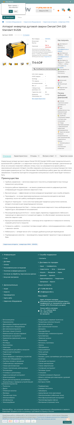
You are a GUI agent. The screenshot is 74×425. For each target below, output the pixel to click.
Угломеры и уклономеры (12, 373)
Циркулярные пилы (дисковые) (49, 393)
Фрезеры (6, 393)
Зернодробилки (44, 331)
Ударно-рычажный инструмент (14, 375)
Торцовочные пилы (10, 395)
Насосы (41, 345)
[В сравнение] (27, 44)
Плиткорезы (42, 354)
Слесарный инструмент (46, 361)
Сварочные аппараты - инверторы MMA (56, 22)
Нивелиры (6, 347)
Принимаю (67, 422)
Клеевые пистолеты (45, 388)
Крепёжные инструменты (12, 336)
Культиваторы (43, 336)
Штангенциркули (9, 377)
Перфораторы (43, 386)
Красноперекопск (46, 278)
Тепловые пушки (44, 370)
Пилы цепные (43, 352)
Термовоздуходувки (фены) (48, 400)
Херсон (52, 281)
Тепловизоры (7, 370)
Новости (7, 292)
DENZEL (48, 39)
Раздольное (59, 278)
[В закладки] (27, 40)
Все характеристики (38, 98)
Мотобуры (6, 343)
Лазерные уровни (44, 338)
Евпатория (61, 269)
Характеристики (20, 156)
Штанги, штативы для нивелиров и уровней (54, 377)
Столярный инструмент (46, 368)
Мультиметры (8, 345)
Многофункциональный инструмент (51, 398)
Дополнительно (11, 285)
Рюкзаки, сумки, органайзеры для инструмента (55, 356)
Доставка (7, 261)
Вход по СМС (43, 11)
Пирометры (7, 354)
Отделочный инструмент (12, 352)
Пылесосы (6, 386)
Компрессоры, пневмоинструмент (50, 333)
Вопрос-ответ (49, 156)
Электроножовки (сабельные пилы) (51, 395)
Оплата (6, 264)
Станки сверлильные (45, 366)
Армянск (52, 275)
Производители (9, 295)
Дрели (5, 388)
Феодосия (51, 272)
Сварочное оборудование (32, 22)
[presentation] (2, 64)
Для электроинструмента (12, 329)
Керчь (60, 272)
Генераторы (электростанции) (49, 322)
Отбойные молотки (9, 391)
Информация (9, 255)
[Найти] (70, 17)
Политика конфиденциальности (15, 271)
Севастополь (44, 269)
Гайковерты (42, 391)
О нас (6, 258)
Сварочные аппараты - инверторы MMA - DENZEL (20, 244)
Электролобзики (9, 398)
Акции (6, 288)
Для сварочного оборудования (14, 326)
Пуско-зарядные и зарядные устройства (17, 356)
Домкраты (42, 329)
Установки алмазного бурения (49, 375)
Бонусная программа (11, 277)
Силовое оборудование (13, 22)
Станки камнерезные (45, 363)
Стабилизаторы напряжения (13, 363)
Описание (7, 156)
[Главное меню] (70, 2)
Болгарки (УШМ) (44, 382)
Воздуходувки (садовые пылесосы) (50, 320)
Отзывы (34, 156)
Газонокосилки (8, 322)
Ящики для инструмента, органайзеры (16, 379)
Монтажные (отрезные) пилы (48, 402)
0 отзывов (26, 35)
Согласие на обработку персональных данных (40, 419)
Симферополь (52, 266)
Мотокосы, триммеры (46, 343)
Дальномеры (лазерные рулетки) (14, 324)
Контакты (42, 258)
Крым (42, 266)
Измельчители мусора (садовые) (14, 333)
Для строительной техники (48, 326)
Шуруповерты (43, 379)
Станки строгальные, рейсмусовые (15, 368)
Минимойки (42, 340)
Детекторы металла (45, 324)
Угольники (42, 373)
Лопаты (5, 340)
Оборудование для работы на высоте (16, 350)
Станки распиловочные (11, 366)
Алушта (42, 272)
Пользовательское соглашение (15, 268)
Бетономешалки (8, 320)
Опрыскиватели (44, 350)
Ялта (53, 269)
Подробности (48, 56)
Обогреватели (43, 347)
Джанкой (43, 275)
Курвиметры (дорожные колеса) (14, 338)
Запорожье (44, 281)
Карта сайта (8, 298)
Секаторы (41, 359)
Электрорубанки (9, 402)
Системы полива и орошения (13, 361)
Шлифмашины (8, 400)
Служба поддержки (48, 255)
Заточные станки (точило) (12, 331)
